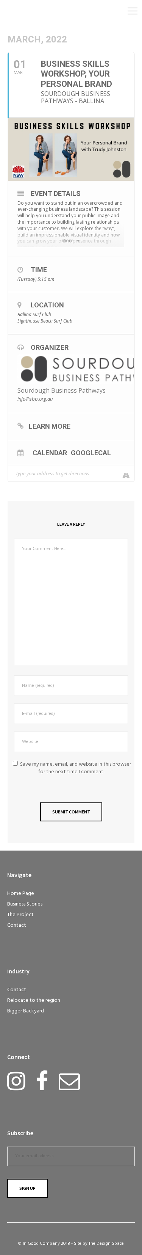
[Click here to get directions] (122, 475)
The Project (20, 914)
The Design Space (106, 1243)
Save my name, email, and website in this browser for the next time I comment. (75, 768)
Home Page (20, 893)
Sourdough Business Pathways (61, 390)
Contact (16, 925)
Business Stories (24, 904)
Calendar (50, 452)
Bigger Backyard (25, 1011)
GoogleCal (91, 452)
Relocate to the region (33, 1000)
